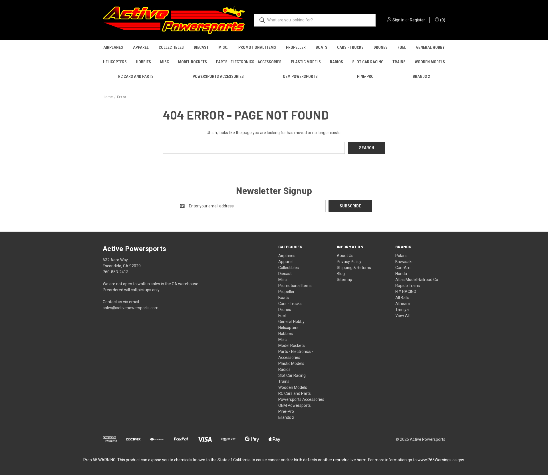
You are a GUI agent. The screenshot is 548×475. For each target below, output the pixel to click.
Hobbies (143, 62)
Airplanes (113, 47)
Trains (399, 62)
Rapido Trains (407, 285)
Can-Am (402, 267)
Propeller (296, 47)
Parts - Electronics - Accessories (248, 62)
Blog (341, 273)
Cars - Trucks (350, 47)
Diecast (201, 47)
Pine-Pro (365, 76)
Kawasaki (403, 261)
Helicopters (115, 62)
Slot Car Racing (367, 62)
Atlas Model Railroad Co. (417, 279)
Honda (401, 273)
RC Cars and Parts (136, 76)
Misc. (223, 47)
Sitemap (344, 279)
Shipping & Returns (354, 267)
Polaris (401, 255)
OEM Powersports (300, 76)
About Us (345, 255)
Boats (321, 47)
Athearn (402, 303)
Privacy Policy (349, 261)
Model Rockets (192, 62)
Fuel (402, 47)
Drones (381, 47)
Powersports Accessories (218, 76)
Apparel (141, 47)
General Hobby (430, 47)
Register (417, 20)
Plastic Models (306, 62)
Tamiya (402, 309)
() (442, 20)
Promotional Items (257, 47)
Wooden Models (430, 62)
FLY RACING (405, 291)
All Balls (402, 297)
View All (402, 315)
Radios (336, 62)
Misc (164, 62)
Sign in (398, 20)
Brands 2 (421, 76)
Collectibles (171, 47)
